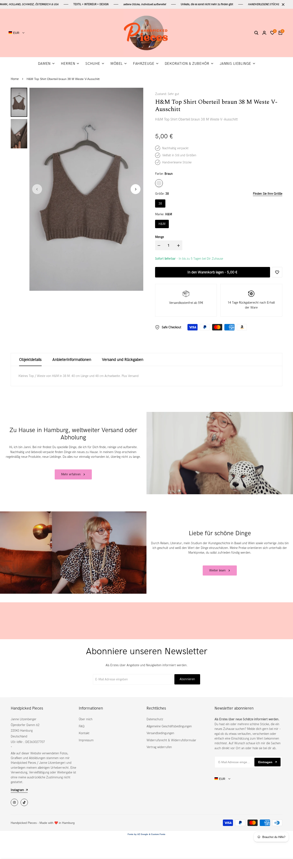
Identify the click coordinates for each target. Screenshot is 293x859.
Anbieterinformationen (71, 359)
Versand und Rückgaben (122, 359)
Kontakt (84, 733)
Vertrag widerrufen (159, 747)
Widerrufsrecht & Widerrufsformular (171, 740)
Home (15, 79)
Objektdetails (30, 359)
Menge (159, 237)
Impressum (86, 740)
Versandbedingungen (160, 733)
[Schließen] (282, 4)
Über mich (85, 719)
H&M (162, 224)
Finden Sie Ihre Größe (267, 193)
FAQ (82, 726)
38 (160, 203)
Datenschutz (154, 719)
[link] (219, 453)
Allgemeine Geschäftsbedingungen (169, 726)
